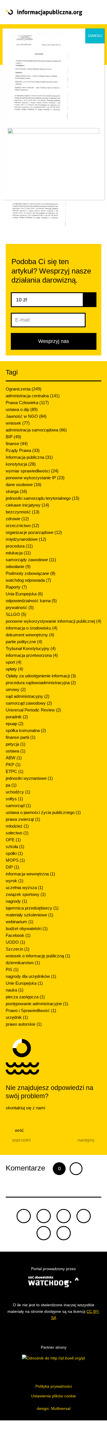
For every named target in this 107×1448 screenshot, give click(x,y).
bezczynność (22, 511)
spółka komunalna (26, 730)
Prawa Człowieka (27, 402)
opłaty (14, 669)
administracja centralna (33, 395)
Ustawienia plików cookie (53, 1396)
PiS (12, 969)
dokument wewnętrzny (30, 634)
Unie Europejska (24, 983)
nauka (14, 990)
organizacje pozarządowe (34, 532)
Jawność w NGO (26, 416)
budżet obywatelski (27, 928)
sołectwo (17, 832)
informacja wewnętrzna (30, 873)
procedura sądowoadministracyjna (41, 682)
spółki (14, 853)
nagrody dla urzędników (31, 976)
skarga (16, 491)
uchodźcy (18, 791)
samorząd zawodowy (29, 703)
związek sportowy (26, 894)
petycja (15, 744)
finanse (17, 443)
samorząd (18, 805)
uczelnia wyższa (24, 887)
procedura (19, 546)
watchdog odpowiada (28, 580)
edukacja (18, 552)
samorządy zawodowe (31, 559)
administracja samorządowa (36, 429)
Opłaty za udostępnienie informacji (41, 675)
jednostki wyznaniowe (29, 778)
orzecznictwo (22, 525)
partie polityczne (24, 641)
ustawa (15, 750)
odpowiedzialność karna (31, 600)
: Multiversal (53, 1408)
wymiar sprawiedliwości (32, 470)
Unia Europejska (24, 593)
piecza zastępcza (25, 996)
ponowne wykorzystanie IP (35, 477)
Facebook (18, 935)
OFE (13, 839)
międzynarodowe (26, 539)
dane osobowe (23, 484)
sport (13, 662)
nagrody (16, 901)
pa (11, 785)
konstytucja (21, 464)
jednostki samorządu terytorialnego (42, 498)
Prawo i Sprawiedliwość (31, 1010)
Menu (91, 12)
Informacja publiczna (29, 457)
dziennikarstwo (23, 962)
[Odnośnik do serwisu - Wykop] (44, 1233)
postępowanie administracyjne (37, 1003)
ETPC (14, 771)
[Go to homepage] (44, 12)
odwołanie (18, 566)
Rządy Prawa (23, 450)
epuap (14, 723)
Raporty (16, 587)
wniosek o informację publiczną (38, 955)
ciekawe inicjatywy (27, 505)
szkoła (15, 846)
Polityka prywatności (53, 1386)
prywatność (20, 607)
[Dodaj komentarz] (76, 1168)
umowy (16, 689)
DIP (12, 867)
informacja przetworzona (32, 655)
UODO (15, 942)
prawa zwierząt (23, 819)
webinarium (19, 921)
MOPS (15, 860)
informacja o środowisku (31, 628)
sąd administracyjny (27, 696)
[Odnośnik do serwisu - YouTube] (83, 1216)
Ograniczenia (23, 388)
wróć (19, 1130)
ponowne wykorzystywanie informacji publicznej (53, 621)
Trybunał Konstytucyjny (31, 648)
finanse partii (20, 737)
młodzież (17, 826)
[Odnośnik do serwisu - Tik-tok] (24, 1216)
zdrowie (17, 518)
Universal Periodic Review (33, 709)
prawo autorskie (24, 1024)
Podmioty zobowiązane (30, 573)
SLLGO (16, 614)
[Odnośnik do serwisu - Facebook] (63, 1216)
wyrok (14, 880)
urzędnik (17, 1017)
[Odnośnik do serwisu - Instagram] (63, 1233)
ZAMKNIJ (95, 36)
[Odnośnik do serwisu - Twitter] (44, 1216)
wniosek (18, 423)
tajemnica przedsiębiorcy (32, 908)
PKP (13, 764)
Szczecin (17, 949)
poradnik (17, 716)
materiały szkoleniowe (29, 914)
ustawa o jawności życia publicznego (43, 812)
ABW (14, 757)
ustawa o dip (22, 409)
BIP (13, 436)
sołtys (14, 798)
